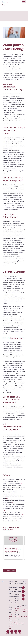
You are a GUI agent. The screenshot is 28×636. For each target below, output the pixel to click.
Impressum (25, 609)
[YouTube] (23, 591)
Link (21, 483)
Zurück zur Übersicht (9, 570)
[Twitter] (23, 595)
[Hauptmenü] (23, 1)
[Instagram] (23, 598)
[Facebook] (23, 587)
